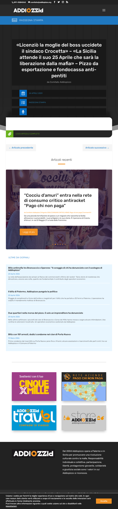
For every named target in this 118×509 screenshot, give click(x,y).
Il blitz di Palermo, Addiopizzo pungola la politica (32, 291)
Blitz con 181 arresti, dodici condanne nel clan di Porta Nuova (39, 334)
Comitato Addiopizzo (60, 82)
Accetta (103, 501)
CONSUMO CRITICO (58, 212)
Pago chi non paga (76, 212)
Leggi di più (29, 232)
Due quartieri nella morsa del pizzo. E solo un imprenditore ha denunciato (45, 313)
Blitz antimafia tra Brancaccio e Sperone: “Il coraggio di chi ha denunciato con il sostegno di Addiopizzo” (55, 269)
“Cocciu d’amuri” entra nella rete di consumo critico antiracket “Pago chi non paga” (58, 200)
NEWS (67, 212)
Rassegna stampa (31, 20)
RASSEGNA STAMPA (37, 102)
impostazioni (11, 506)
